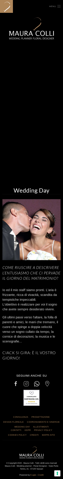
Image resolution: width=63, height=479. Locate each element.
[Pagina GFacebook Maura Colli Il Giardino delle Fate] (16, 383)
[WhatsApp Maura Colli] (37, 383)
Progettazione (41, 417)
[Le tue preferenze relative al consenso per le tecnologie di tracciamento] (57, 473)
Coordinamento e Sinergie (43, 422)
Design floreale (13, 422)
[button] (55, 6)
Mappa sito (48, 435)
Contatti (16, 430)
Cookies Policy (17, 435)
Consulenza (20, 417)
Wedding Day (22, 427)
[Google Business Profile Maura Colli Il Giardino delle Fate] (47, 383)
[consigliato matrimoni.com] (31, 397)
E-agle (33, 475)
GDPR (28, 430)
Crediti (34, 435)
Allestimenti (41, 427)
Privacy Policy (43, 430)
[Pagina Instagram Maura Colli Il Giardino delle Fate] (26, 383)
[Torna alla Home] (7, 6)
